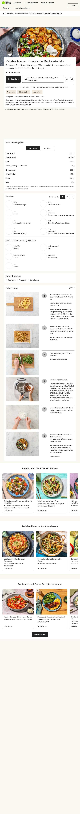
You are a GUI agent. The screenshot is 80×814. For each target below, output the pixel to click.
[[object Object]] (67, 79)
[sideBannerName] (40, 125)
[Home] (3, 13)
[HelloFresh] (6, 2)
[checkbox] (6, 72)
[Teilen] (72, 79)
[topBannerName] (40, 21)
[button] (40, 196)
